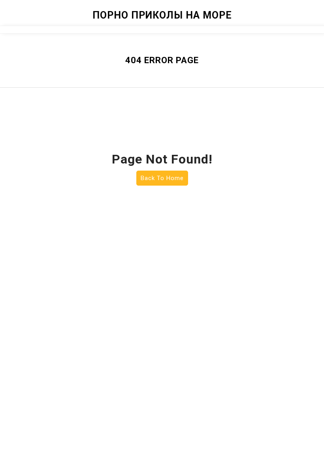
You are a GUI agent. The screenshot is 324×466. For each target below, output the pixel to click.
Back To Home (162, 178)
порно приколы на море (162, 15)
